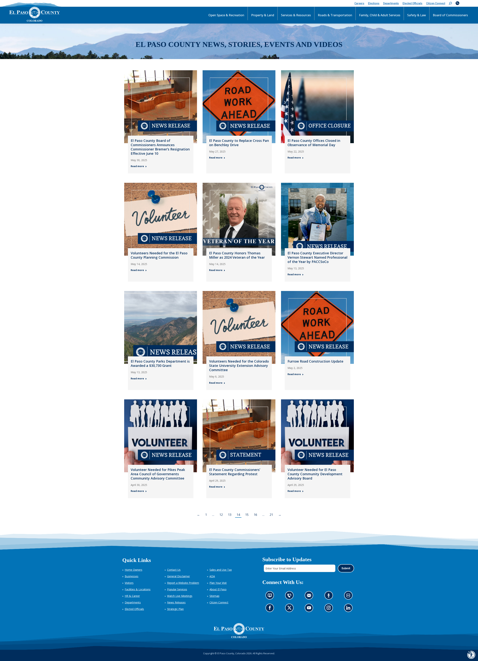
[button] (450, 3)
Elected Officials (134, 609)
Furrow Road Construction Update (315, 361)
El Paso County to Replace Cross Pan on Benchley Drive (239, 142)
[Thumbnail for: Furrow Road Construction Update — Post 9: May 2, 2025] (317, 327)
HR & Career (132, 596)
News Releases (176, 602)
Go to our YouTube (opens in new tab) (310, 609)
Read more (137, 166)
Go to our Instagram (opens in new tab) (329, 609)
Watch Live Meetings (179, 596)
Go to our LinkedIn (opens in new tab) (349, 609)
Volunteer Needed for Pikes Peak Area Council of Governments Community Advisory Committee (158, 473)
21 (271, 515)
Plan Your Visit (218, 583)
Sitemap (214, 596)
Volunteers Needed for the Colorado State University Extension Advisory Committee (239, 365)
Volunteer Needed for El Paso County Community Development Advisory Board (315, 473)
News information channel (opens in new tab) (271, 596)
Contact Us (174, 569)
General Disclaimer (178, 576)
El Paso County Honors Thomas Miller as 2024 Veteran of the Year (237, 255)
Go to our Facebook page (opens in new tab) (271, 609)
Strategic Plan (175, 609)
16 (255, 515)
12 (221, 515)
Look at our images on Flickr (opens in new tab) (349, 596)
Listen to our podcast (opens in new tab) (329, 596)
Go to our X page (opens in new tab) (290, 609)
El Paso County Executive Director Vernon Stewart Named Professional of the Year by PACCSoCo (317, 257)
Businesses (131, 576)
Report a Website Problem (183, 583)
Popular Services (177, 589)
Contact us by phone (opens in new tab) (290, 596)
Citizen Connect (218, 602)
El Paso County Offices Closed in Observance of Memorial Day (314, 142)
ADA (212, 576)
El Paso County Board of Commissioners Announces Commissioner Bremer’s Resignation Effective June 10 (160, 147)
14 (238, 515)
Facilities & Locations (137, 589)
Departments (133, 602)
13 (229, 515)
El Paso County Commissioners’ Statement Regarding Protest (234, 471)
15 (247, 515)
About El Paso (217, 589)
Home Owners (133, 569)
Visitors (129, 583)
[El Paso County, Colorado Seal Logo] (239, 630)
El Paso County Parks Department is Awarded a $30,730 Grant (160, 363)
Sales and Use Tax (220, 569)
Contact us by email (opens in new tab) (310, 596)
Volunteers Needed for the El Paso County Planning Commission (159, 255)
